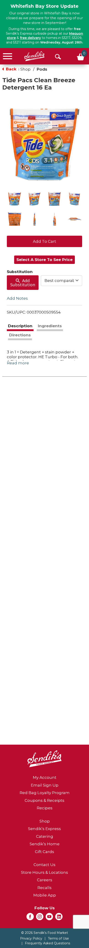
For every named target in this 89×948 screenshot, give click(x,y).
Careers (44, 880)
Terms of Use (58, 938)
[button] (14, 199)
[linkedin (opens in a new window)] (59, 918)
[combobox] (61, 281)
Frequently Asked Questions (47, 943)
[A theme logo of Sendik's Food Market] (34, 56)
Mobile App (44, 895)
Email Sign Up (44, 785)
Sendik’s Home (45, 844)
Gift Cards (44, 851)
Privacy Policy (31, 938)
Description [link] (20, 326)
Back (10, 69)
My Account (44, 777)
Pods (42, 69)
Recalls (44, 887)
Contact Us (44, 864)
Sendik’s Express (44, 828)
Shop (25, 69)
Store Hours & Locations (44, 872)
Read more (18, 363)
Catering (44, 836)
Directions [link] (20, 335)
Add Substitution (22, 282)
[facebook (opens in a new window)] (30, 918)
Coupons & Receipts (44, 800)
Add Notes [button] (17, 298)
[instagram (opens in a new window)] (39, 918)
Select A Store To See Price (44, 259)
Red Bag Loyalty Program (45, 792)
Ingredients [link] (50, 326)
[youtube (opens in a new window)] (49, 918)
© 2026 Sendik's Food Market (44, 933)
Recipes (44, 808)
